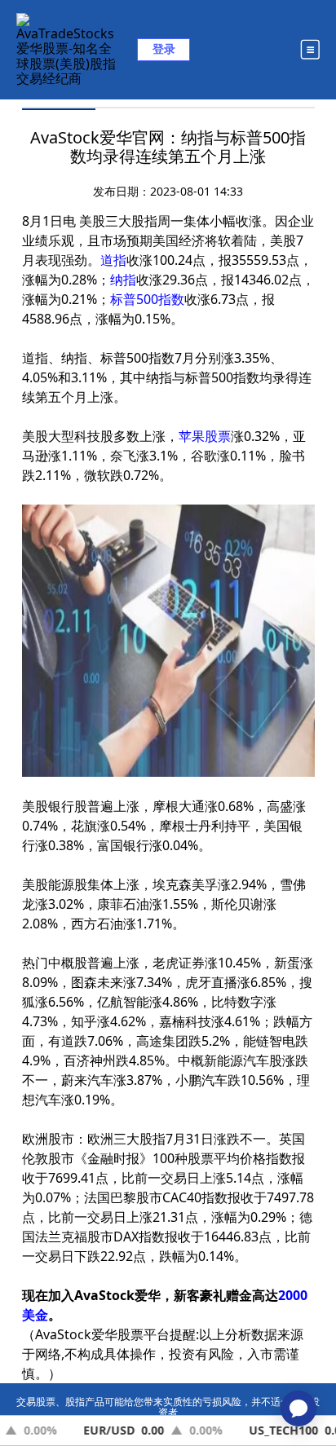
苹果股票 (205, 436)
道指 (113, 260)
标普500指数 (147, 299)
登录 (164, 48)
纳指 (123, 280)
